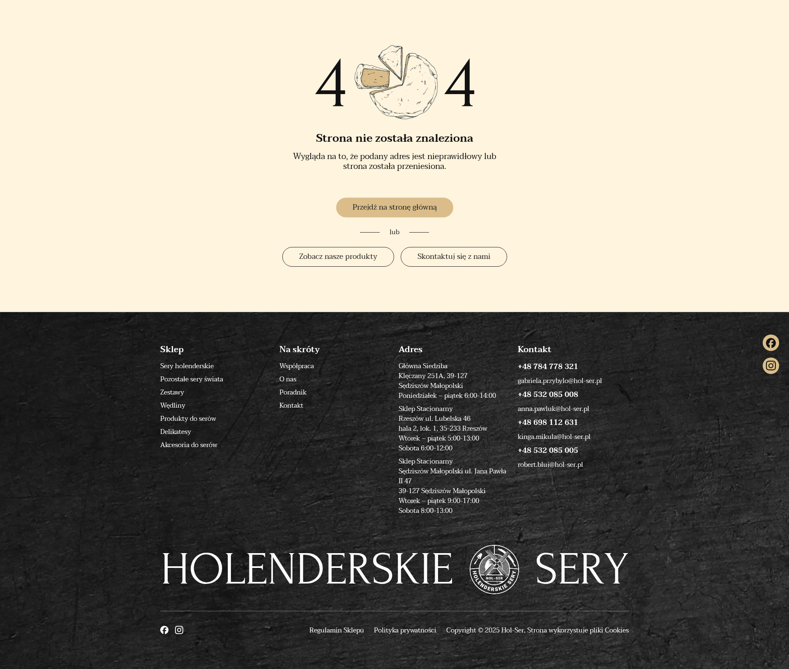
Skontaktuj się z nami (454, 256)
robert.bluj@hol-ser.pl (550, 465)
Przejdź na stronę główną (395, 207)
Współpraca (296, 366)
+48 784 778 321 (548, 367)
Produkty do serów (188, 418)
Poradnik (293, 392)
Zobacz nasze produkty (338, 256)
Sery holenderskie (187, 366)
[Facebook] (771, 342)
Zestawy (172, 392)
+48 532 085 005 (548, 451)
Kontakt (291, 405)
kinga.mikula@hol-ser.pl (554, 437)
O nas (287, 379)
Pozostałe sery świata (191, 379)
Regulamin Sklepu (336, 630)
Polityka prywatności (405, 630)
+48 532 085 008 (548, 395)
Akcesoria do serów (188, 445)
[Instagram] (771, 366)
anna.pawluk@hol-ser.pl (553, 409)
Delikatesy (175, 432)
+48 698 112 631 (548, 423)
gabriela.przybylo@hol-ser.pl (560, 381)
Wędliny (172, 405)
